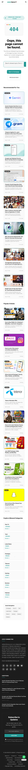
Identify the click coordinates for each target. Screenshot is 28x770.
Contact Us (13, 755)
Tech (19, 608)
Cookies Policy (11, 762)
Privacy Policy (15, 741)
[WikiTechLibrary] (14, 2)
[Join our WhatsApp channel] (24, 756)
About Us (7, 755)
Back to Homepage (14, 72)
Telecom (7, 614)
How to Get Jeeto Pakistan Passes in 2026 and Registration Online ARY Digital (14, 426)
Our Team (19, 762)
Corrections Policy (19, 760)
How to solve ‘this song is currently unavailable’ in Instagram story (12, 350)
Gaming (13, 614)
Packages (15, 611)
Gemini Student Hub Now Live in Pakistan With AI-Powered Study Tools (13, 107)
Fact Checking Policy (19, 757)
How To (14, 608)
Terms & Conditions (11, 764)
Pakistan (8, 617)
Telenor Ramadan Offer (11, 400)
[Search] (25, 2)
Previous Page (14, 77)
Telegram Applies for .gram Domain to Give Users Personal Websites (13, 134)
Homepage (8, 608)
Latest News (8, 611)
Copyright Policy (9, 766)
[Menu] (2, 2)
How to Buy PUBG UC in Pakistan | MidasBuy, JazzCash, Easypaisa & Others (14, 324)
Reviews (19, 614)
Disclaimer (20, 764)
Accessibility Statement (20, 766)
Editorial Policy (9, 757)
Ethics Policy (10, 760)
